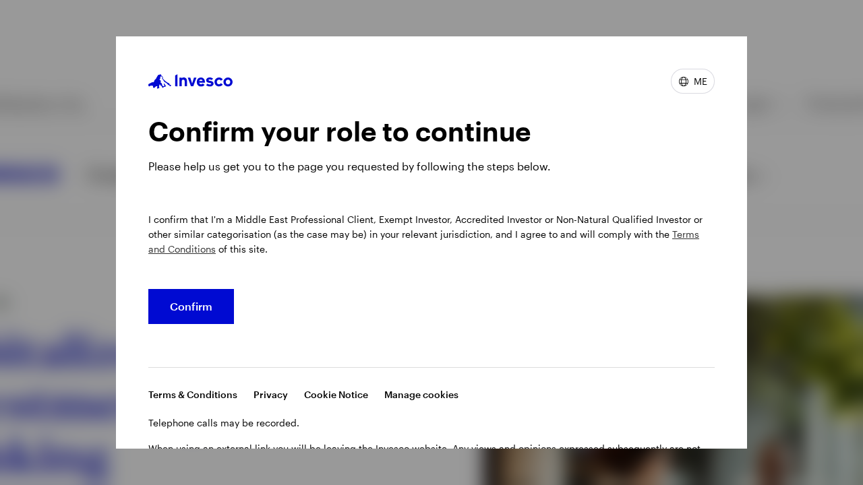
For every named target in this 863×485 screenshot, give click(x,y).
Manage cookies (421, 394)
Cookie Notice (336, 394)
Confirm (191, 306)
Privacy (271, 394)
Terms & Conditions (192, 394)
